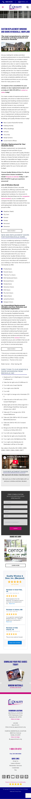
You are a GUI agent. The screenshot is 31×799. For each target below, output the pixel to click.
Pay (15, 770)
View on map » (15, 719)
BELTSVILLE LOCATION (15, 713)
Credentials (15, 767)
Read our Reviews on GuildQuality (15, 782)
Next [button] (29, 557)
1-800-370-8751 (9, 2)
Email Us (24, 2)
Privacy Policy (18, 791)
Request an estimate (12, 176)
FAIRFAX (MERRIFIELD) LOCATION (15, 731)
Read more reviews (14, 642)
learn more (15, 565)
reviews (17, 337)
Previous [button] (2, 557)
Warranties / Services (15, 765)
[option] (15, 550)
